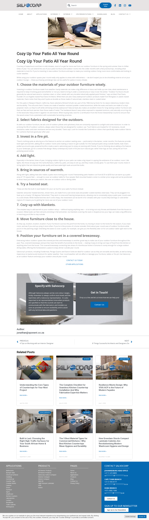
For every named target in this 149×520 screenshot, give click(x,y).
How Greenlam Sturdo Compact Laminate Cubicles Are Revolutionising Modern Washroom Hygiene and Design (114, 442)
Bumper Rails (10, 473)
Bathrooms (10, 470)
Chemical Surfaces (12, 475)
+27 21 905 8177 (111, 482)
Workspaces (10, 507)
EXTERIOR (54, 14)
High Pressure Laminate (46, 483)
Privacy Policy (74, 483)
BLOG (113, 14)
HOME (21, 14)
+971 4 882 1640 (111, 490)
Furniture (9, 490)
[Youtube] (129, 5)
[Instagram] (124, 5)
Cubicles (8, 485)
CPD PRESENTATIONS (83, 14)
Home (72, 470)
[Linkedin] (120, 5)
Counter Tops (10, 481)
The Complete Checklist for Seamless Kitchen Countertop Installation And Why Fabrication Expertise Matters (73, 389)
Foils (39, 485)
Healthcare (9, 494)
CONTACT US (123, 14)
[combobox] (83, 5)
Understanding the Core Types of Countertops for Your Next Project (34, 387)
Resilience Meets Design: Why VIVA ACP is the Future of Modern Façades (113, 387)
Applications (74, 475)
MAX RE (40, 481)
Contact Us (74, 481)
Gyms (8, 492)
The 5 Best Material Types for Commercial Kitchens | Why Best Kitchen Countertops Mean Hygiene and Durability (73, 442)
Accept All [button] (142, 516)
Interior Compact (43, 479)
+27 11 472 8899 (111, 473)
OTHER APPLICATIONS (74, 264)
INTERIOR (66, 14)
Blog (71, 479)
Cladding (9, 477)
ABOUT (29, 14)
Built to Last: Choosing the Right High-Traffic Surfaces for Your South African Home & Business (34, 442)
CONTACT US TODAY (74, 260)
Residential (9, 502)
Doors (8, 487)
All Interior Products (44, 473)
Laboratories (10, 498)
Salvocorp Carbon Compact (47, 475)
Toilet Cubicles (11, 505)
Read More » (23, 395)
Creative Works (11, 483)
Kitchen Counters (11, 496)
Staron (40, 487)
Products (73, 477)
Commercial (10, 479)
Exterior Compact (44, 477)
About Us (73, 473)
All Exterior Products (44, 470)
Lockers (8, 500)
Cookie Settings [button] (130, 516)
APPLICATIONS (41, 14)
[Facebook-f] (115, 5)
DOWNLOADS (102, 14)
